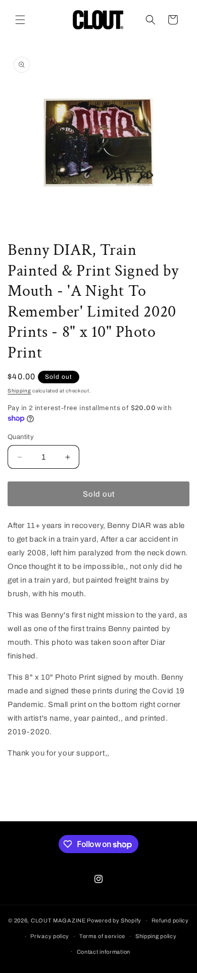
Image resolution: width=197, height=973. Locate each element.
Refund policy (170, 920)
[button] (20, 20)
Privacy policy (49, 936)
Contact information (103, 952)
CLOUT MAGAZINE (58, 920)
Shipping (19, 390)
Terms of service (102, 936)
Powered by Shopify (114, 920)
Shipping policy (156, 936)
